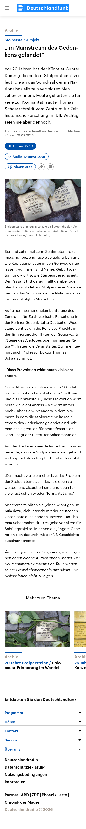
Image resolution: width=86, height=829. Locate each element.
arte (64, 794)
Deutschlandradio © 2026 (29, 809)
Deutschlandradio (21, 759)
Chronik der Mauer (22, 802)
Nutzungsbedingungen (26, 774)
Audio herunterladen (29, 156)
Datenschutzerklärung (25, 767)
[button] (7, 8)
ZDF (36, 794)
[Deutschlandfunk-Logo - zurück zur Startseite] (43, 8)
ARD (26, 794)
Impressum (15, 781)
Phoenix (50, 794)
